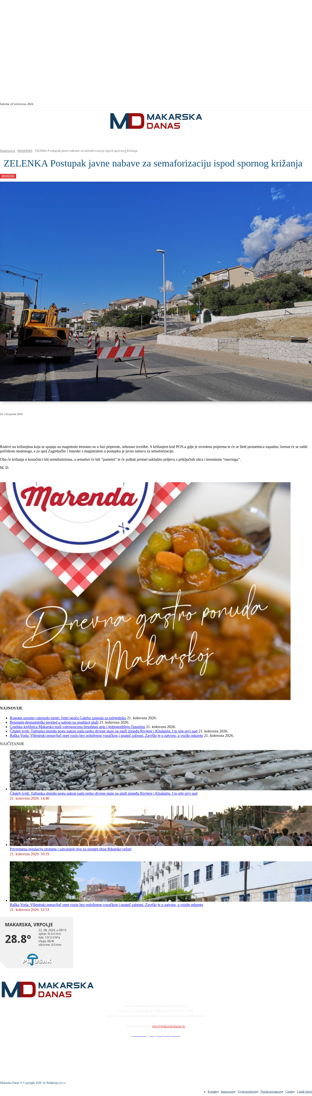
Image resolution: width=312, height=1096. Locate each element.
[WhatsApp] (78, 426)
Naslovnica (7, 151)
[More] (130, 426)
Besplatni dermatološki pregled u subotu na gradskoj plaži (54, 722)
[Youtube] (305, 104)
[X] (60, 426)
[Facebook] (288, 104)
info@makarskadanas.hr (168, 1026)
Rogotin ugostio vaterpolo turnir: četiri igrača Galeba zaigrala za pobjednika (68, 718)
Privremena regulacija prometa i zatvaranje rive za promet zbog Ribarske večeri (70, 849)
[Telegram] (113, 426)
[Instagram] (293, 104)
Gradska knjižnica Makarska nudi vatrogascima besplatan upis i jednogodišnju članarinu (77, 727)
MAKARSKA (25, 151)
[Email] (96, 426)
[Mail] (299, 104)
